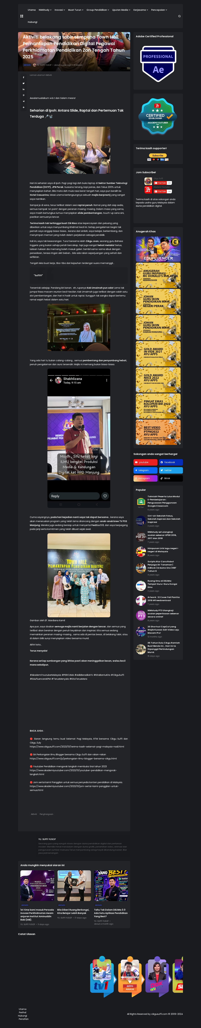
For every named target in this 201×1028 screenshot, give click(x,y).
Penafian (24, 1019)
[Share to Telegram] (23, 101)
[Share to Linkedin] (23, 89)
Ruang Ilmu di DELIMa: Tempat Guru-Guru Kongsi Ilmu (162, 584)
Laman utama (37, 75)
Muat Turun (74, 9)
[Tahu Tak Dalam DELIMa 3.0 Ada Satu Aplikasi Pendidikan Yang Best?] (111, 885)
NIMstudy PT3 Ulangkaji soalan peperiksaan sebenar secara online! (163, 613)
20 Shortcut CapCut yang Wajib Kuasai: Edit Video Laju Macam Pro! (163, 629)
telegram (144, 470)
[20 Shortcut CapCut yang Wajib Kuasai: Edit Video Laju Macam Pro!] (141, 632)
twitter (168, 470)
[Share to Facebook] (23, 77)
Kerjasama (139, 9)
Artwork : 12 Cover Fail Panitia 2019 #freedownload (164, 599)
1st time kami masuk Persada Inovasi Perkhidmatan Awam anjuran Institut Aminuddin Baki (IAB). (37, 914)
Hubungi (32, 22)
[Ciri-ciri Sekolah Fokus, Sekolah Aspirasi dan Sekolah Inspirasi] (141, 521)
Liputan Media (120, 9)
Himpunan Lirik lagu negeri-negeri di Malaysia (163, 550)
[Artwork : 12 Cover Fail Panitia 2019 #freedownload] (141, 601)
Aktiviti (27, 65)
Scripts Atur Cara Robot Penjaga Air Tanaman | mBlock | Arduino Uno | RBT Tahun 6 (162, 566)
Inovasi (59, 9)
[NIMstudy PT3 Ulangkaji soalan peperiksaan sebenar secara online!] (141, 615)
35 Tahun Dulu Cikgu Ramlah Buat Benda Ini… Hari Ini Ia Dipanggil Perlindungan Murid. (164, 647)
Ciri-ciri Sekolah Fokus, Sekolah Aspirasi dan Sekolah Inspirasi (164, 519)
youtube (143, 462)
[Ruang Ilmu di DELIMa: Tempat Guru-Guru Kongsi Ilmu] (141, 586)
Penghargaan (46, 814)
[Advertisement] (79, 707)
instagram (144, 478)
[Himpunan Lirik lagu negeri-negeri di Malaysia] (141, 552)
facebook (169, 462)
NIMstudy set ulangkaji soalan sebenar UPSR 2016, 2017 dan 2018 (162, 535)
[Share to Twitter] (23, 83)
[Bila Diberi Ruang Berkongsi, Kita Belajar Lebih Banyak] (74, 885)
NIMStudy (44, 9)
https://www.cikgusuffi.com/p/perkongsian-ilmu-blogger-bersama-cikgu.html (73, 758)
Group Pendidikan (97, 9)
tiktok (167, 478)
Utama (32, 9)
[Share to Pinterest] (23, 95)
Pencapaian (158, 9)
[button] (21, 16)
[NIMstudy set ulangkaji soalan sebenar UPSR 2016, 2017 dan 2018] (141, 537)
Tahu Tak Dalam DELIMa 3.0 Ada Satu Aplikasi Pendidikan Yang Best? (111, 913)
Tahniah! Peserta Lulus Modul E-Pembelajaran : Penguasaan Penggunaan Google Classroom (164, 501)
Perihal (22, 1012)
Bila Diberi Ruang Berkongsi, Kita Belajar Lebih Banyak (73, 911)
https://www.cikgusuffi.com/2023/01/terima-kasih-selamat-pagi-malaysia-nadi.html (77, 746)
